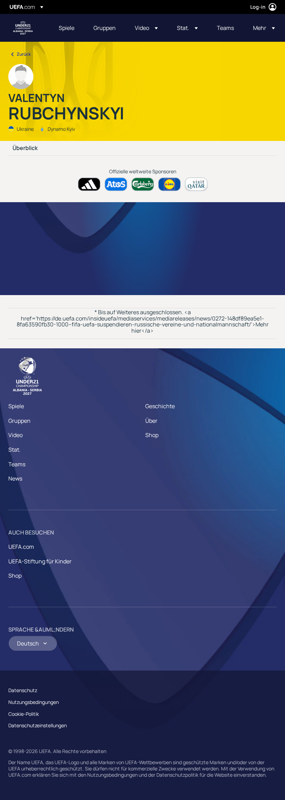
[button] (146, 27)
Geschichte (160, 406)
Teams (16, 464)
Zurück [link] (24, 54)
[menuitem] (67, 27)
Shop (151, 435)
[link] (66, 27)
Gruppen (19, 421)
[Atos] (116, 184)
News (15, 478)
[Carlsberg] (142, 184)
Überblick (25, 148)
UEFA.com (21, 547)
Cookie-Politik (23, 714)
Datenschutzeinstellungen (37, 725)
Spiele (16, 406)
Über (151, 421)
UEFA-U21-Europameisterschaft (23, 27)
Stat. (14, 449)
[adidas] (89, 184)
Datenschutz (22, 690)
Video (15, 435)
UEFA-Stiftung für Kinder (40, 561)
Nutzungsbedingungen (33, 702)
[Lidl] (169, 184)
